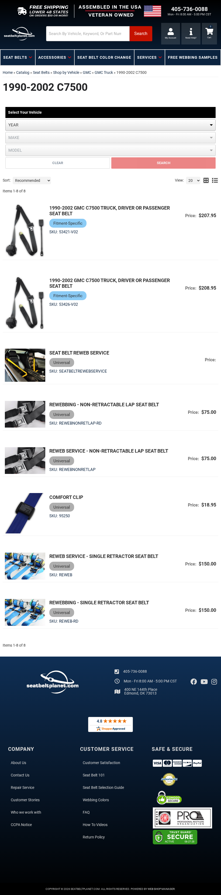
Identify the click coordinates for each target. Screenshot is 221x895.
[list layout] (215, 180)
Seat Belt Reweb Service (79, 353)
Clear (57, 163)
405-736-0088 (135, 671)
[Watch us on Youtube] (204, 681)
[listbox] (110, 125)
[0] (209, 33)
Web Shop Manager (161, 888)
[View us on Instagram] (214, 681)
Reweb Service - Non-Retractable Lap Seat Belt (108, 451)
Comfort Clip (66, 497)
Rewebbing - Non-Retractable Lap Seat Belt (104, 404)
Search (163, 163)
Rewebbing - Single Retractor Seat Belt (99, 602)
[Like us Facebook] (194, 681)
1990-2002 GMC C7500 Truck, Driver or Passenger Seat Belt (109, 210)
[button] (99, 33)
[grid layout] (206, 180)
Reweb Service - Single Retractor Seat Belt (103, 556)
